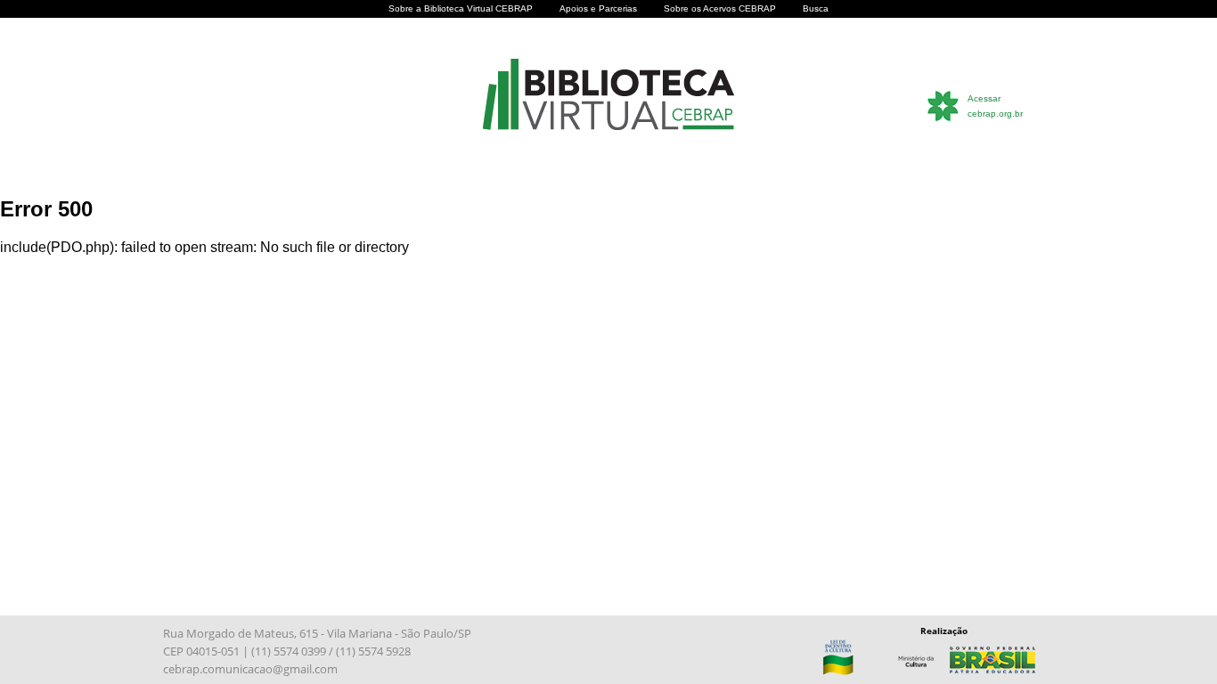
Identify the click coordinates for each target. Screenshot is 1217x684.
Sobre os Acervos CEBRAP (720, 8)
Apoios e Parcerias (598, 8)
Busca (816, 8)
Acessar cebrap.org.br (995, 106)
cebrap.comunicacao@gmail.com (250, 669)
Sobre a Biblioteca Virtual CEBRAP (460, 8)
